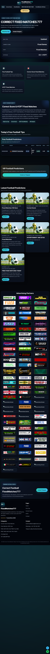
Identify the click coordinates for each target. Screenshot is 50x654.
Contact (27, 516)
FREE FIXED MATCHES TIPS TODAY (9, 531)
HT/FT (27, 513)
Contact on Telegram (25, 175)
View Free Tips (5, 31)
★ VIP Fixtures (25, 10)
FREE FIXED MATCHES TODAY (28, 6)
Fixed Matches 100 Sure (40, 6)
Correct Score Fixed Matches (7, 523)
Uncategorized (4, 534)
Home (3, 6)
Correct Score (9, 6)
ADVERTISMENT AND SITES (36, 237)
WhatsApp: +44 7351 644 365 (33, 526)
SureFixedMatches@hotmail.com (33, 523)
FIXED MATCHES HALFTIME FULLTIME (10, 529)
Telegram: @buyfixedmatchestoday (34, 529)
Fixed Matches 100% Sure (7, 526)
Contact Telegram (17, 31)
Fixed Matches (17, 6)
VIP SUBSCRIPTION (5, 536)
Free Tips (28, 508)
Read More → (5, 216)
